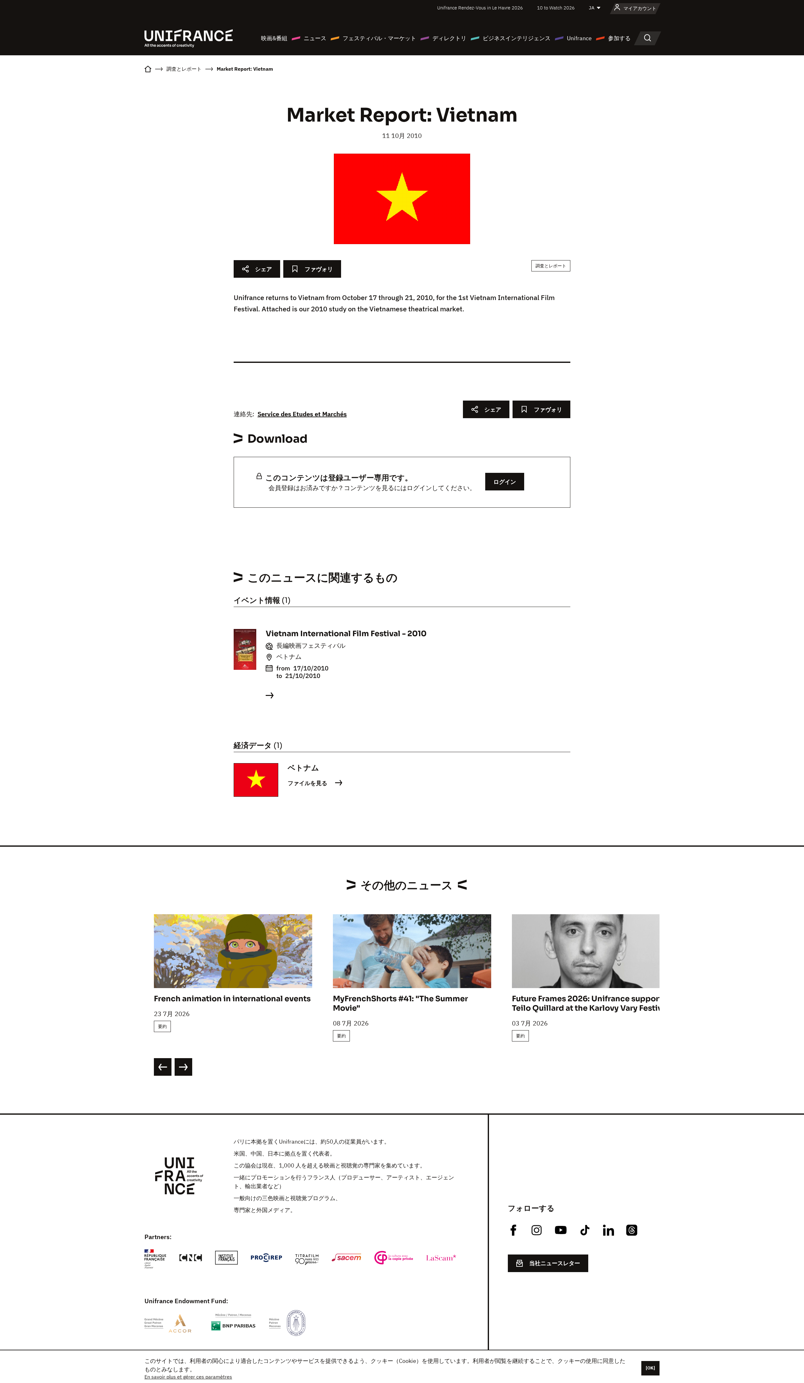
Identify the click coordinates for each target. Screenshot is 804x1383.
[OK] (650, 1368)
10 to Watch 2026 (556, 8)
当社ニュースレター (554, 1263)
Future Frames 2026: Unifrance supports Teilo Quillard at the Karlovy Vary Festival (590, 1003)
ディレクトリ (449, 38)
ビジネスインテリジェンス (517, 38)
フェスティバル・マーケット (379, 38)
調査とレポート (550, 266)
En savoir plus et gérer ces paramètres (188, 1377)
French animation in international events (232, 998)
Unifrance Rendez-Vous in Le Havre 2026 (480, 8)
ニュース (315, 38)
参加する (619, 38)
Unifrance (579, 38)
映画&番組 (274, 38)
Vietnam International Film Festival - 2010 (346, 633)
